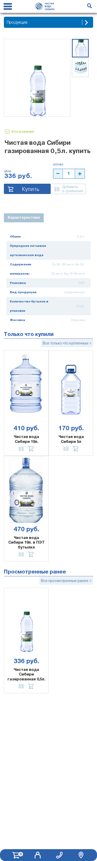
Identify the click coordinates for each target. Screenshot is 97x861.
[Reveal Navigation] (8, 7)
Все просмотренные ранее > (66, 580)
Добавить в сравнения (72, 189)
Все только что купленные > (67, 343)
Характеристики (24, 217)
